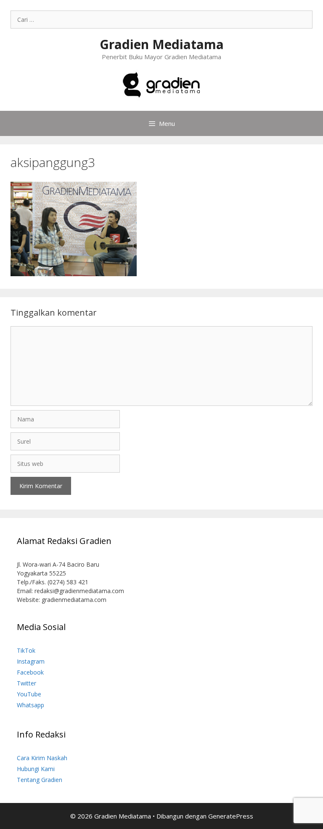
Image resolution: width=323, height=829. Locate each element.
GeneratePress (230, 816)
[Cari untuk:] (161, 20)
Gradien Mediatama (162, 44)
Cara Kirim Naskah (42, 758)
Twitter (26, 683)
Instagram (31, 661)
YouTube (29, 694)
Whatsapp (30, 705)
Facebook (30, 672)
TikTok (26, 650)
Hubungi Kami (36, 769)
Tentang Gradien (39, 780)
